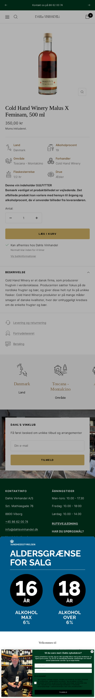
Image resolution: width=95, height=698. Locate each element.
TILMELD (63, 692)
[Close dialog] (91, 651)
